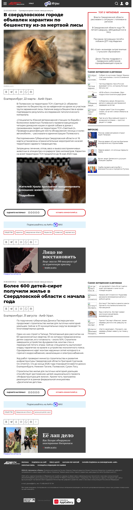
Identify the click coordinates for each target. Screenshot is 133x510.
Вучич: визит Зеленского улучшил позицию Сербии (112, 159)
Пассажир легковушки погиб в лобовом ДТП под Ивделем (109, 40)
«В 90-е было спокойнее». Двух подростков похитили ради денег (112, 93)
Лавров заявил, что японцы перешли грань (113, 151)
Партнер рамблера (44, 500)
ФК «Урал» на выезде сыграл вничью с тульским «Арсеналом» (108, 50)
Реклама (25, 462)
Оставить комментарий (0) (66, 212)
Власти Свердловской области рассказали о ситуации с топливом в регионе (108, 19)
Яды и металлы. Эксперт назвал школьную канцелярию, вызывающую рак (112, 314)
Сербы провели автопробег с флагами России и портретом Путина (113, 168)
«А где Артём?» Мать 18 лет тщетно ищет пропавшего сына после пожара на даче (113, 288)
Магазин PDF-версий (70, 462)
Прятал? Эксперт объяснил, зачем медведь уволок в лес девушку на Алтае (113, 323)
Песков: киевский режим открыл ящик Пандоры (111, 134)
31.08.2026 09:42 (10, 282)
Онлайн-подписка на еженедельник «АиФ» (99, 462)
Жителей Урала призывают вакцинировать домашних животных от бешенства (49, 188)
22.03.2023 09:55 (10, 11)
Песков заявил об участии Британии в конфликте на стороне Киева (113, 142)
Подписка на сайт (39, 462)
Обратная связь (28, 465)
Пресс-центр (54, 462)
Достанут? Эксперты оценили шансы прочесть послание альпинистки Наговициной (114, 305)
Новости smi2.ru (12, 274)
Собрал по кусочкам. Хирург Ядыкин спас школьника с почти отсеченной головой (114, 77)
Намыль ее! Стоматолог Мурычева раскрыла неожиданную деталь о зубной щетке (113, 297)
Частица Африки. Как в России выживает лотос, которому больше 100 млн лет (113, 86)
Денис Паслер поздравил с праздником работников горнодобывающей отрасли (108, 61)
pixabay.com (9, 86)
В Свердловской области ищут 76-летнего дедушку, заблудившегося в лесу (108, 30)
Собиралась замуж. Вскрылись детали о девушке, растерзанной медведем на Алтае (112, 103)
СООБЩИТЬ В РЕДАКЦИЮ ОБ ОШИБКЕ (52, 465)
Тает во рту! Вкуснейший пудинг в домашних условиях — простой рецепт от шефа (113, 120)
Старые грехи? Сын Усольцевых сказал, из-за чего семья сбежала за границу (113, 112)
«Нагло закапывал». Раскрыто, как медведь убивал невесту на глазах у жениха (113, 331)
